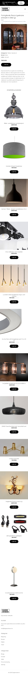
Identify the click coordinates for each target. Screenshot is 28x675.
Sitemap (3, 664)
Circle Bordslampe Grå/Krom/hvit (14, 593)
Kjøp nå (6, 64)
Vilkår (2, 659)
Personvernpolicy (5, 662)
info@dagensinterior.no (7, 628)
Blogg (2, 654)
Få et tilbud (21, 3)
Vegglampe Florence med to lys (14, 501)
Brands (3, 639)
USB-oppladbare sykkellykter (14, 536)
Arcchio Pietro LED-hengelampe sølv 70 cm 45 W (14, 339)
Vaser (2, 644)
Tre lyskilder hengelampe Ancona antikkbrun (14, 383)
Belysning (3, 636)
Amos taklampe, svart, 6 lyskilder (14, 252)
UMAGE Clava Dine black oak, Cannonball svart (14, 426)
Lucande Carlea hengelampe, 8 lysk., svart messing (14, 295)
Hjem (2, 20)
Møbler (9, 53)
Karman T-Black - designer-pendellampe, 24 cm (14, 209)
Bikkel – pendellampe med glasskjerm (14, 123)
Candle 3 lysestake (14, 458)
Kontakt (3, 656)
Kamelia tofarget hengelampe (14, 166)
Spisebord (14, 53)
